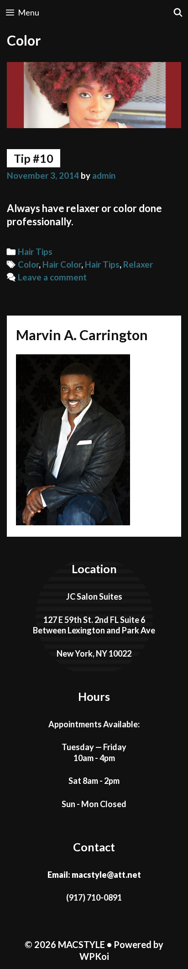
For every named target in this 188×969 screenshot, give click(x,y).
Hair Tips (35, 252)
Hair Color (61, 264)
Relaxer (138, 264)
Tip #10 (33, 158)
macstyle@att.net (106, 875)
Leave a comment (52, 277)
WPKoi (94, 956)
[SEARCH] (178, 12)
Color (28, 264)
